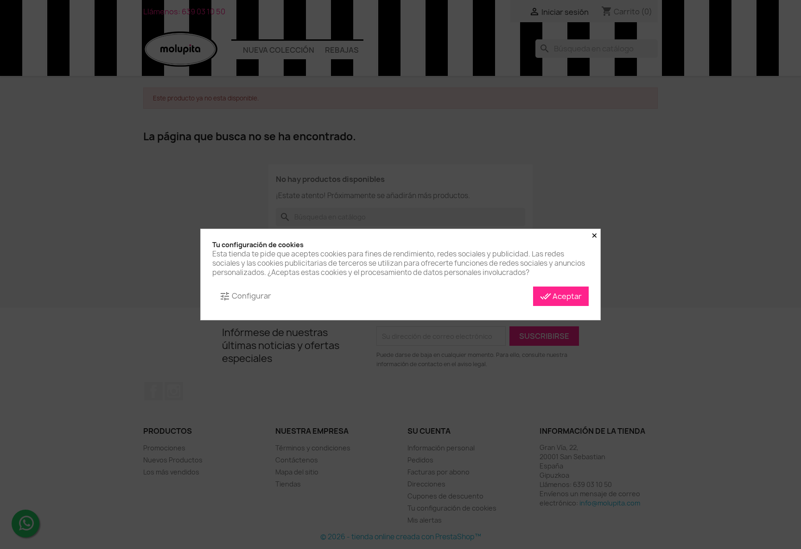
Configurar (245, 296)
